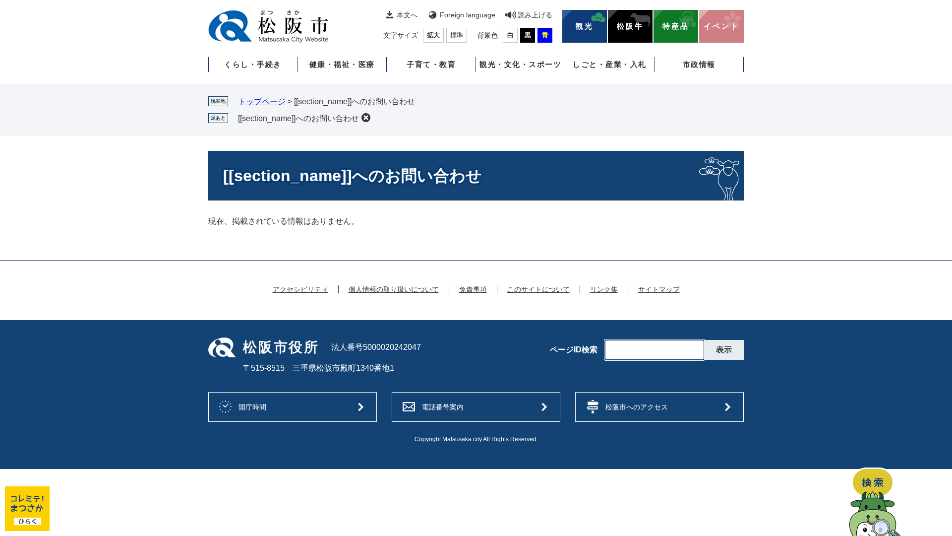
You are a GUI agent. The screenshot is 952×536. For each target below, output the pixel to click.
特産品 (675, 26)
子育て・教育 (431, 64)
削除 (365, 117)
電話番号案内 (443, 407)
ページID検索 (573, 350)
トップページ (262, 101)
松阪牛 (630, 26)
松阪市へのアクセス (636, 407)
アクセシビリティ (300, 289)
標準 (456, 35)
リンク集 (604, 289)
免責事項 (473, 289)
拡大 (433, 35)
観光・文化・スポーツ (520, 64)
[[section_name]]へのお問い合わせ (298, 118)
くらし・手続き (253, 64)
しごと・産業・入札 (610, 64)
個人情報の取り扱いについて (394, 289)
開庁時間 (252, 407)
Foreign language (467, 15)
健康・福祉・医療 (342, 64)
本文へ (407, 15)
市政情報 (699, 64)
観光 (585, 26)
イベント (721, 26)
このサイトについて (538, 289)
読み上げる (535, 15)
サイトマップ (659, 289)
